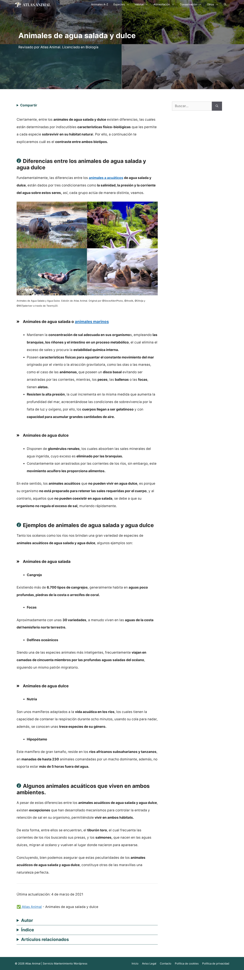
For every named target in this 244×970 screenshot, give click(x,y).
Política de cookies (187, 963)
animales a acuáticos (106, 178)
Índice (27, 929)
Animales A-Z (99, 4)
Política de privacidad (215, 963)
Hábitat (139, 4)
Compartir (28, 105)
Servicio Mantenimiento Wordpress (65, 963)
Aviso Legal (149, 963)
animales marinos (92, 321)
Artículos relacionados (45, 939)
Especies (119, 4)
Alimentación (161, 4)
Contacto (165, 963)
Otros (210, 4)
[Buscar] (217, 106)
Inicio (135, 963)
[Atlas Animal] (33, 4)
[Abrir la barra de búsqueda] (225, 4)
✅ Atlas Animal (29, 907)
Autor (27, 920)
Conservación (188, 4)
